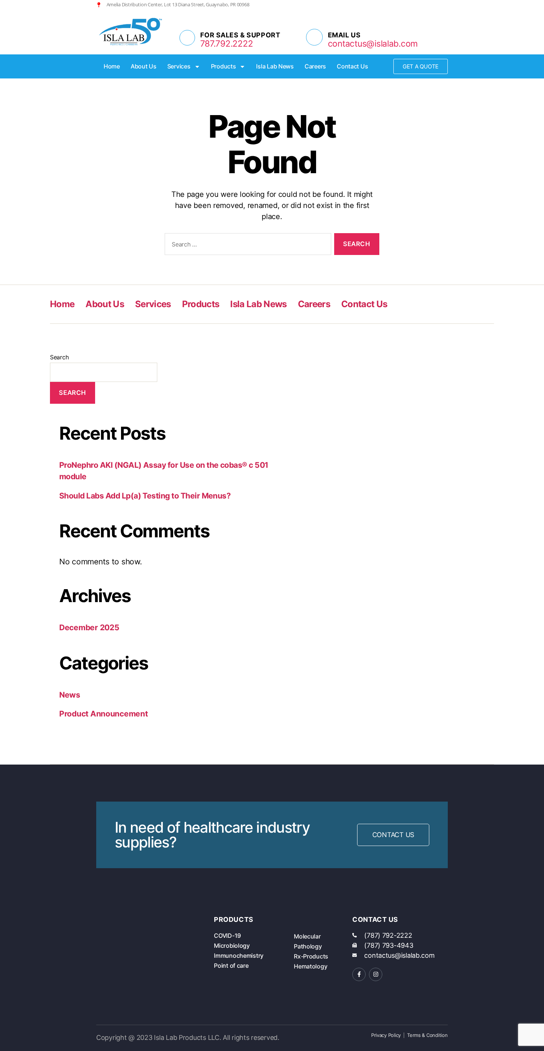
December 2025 (89, 627)
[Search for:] (246, 245)
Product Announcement (103, 713)
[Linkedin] (445, 4)
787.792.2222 (226, 43)
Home (112, 66)
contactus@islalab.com (373, 43)
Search (59, 357)
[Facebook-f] (359, 974)
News (69, 694)
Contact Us (352, 66)
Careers (315, 66)
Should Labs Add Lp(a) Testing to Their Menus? (145, 495)
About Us (144, 66)
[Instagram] (433, 4)
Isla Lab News (275, 66)
